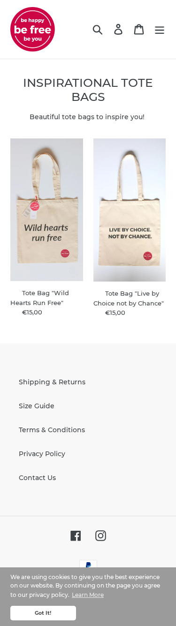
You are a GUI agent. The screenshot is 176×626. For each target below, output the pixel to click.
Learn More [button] (88, 594)
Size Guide (36, 406)
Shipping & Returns (52, 382)
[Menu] (159, 29)
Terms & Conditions (52, 430)
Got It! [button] (43, 613)
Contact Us (37, 477)
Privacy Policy (42, 454)
